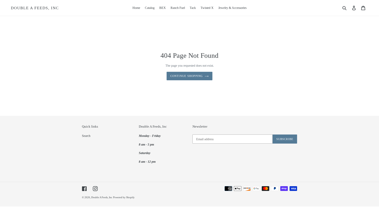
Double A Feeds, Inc (35, 8)
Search (86, 135)
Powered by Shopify (124, 197)
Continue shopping (186, 76)
